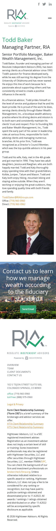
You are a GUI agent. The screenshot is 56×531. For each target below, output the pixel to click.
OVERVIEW (13, 365)
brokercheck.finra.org (18, 471)
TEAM (10, 368)
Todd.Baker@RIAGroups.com (17, 197)
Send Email (28, 309)
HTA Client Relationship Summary (25, 423)
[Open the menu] (50, 18)
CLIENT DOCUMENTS (19, 371)
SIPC (43, 461)
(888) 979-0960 (24, 397)
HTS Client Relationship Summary (25, 427)
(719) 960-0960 (17, 200)
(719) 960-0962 (17, 204)
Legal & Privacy (15, 404)
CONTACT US (14, 375)
